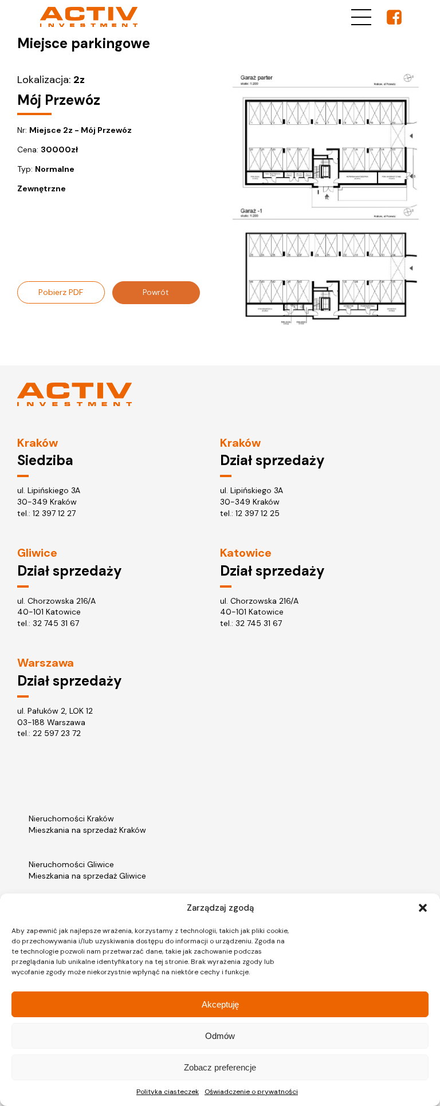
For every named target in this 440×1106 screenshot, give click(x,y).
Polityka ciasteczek (167, 1091)
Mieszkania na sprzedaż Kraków (87, 830)
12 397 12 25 (257, 513)
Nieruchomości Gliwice (71, 864)
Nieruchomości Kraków (71, 818)
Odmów (220, 1036)
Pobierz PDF (60, 292)
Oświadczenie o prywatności (251, 1091)
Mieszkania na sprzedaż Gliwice (87, 876)
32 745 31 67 (56, 623)
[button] (423, 908)
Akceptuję (220, 1004)
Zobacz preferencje (220, 1067)
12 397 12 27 (54, 513)
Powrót (156, 292)
